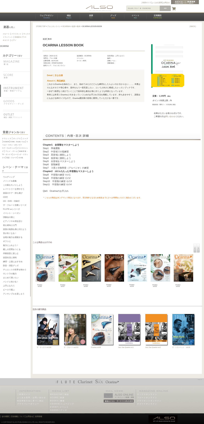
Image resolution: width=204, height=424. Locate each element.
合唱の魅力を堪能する (12, 237)
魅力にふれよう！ (11, 245)
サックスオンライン (147, 394)
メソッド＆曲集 (10, 181)
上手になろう (9, 286)
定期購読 (157, 16)
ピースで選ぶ (9, 290)
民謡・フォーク (11, 157)
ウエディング (9, 177)
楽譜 (91, 16)
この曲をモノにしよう (12, 185)
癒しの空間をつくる (12, 249)
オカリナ (6, 40)
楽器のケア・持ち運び (12, 193)
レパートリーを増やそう (13, 189)
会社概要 (5, 416)
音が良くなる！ (10, 233)
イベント (135, 16)
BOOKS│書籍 (57, 401)
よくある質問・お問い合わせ (31, 398)
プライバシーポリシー (28, 404)
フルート (6, 34)
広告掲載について (18, 416)
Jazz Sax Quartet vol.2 (153, 347)
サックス (26, 34)
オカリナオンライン (147, 404)
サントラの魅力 (10, 273)
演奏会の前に (9, 217)
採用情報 (38, 416)
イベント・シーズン (12, 213)
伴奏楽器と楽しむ (11, 253)
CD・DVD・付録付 (11, 201)
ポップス (17, 138)
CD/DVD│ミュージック (62, 404)
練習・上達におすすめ (12, 261)
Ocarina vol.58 (96, 347)
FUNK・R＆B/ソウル (17, 141)
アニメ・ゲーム (11, 151)
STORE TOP (41, 26)
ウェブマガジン (46, 16)
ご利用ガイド (146, 2)
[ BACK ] (193, 26)
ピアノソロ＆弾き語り (12, 221)
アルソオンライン (54, 26)
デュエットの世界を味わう (14, 269)
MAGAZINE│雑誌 (59, 394)
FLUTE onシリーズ (11, 209)
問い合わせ (170, 116)
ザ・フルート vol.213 (71, 347)
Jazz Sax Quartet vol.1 (126, 347)
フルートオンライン (147, 398)
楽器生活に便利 (10, 257)
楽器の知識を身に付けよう (14, 229)
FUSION (6, 141)
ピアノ (13, 40)
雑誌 (68, 16)
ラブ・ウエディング (9, 148)
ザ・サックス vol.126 (44, 347)
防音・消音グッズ (11, 265)
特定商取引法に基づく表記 (30, 401)
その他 (20, 157)
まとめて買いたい (11, 278)
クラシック (7, 138)
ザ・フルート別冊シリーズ (14, 205)
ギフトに (7, 241)
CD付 (5, 197)
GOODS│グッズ (58, 410)
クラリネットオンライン (149, 401)
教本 (78, 26)
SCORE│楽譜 (57, 398)
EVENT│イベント (59, 407)
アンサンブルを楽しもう (13, 294)
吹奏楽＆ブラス (20, 37)
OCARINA (66, 26)
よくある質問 (157, 2)
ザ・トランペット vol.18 (181, 347)
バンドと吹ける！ (11, 282)
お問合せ (166, 2)
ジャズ (25, 138)
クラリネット (16, 34)
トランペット (8, 37)
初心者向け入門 (10, 225)
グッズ (113, 16)
